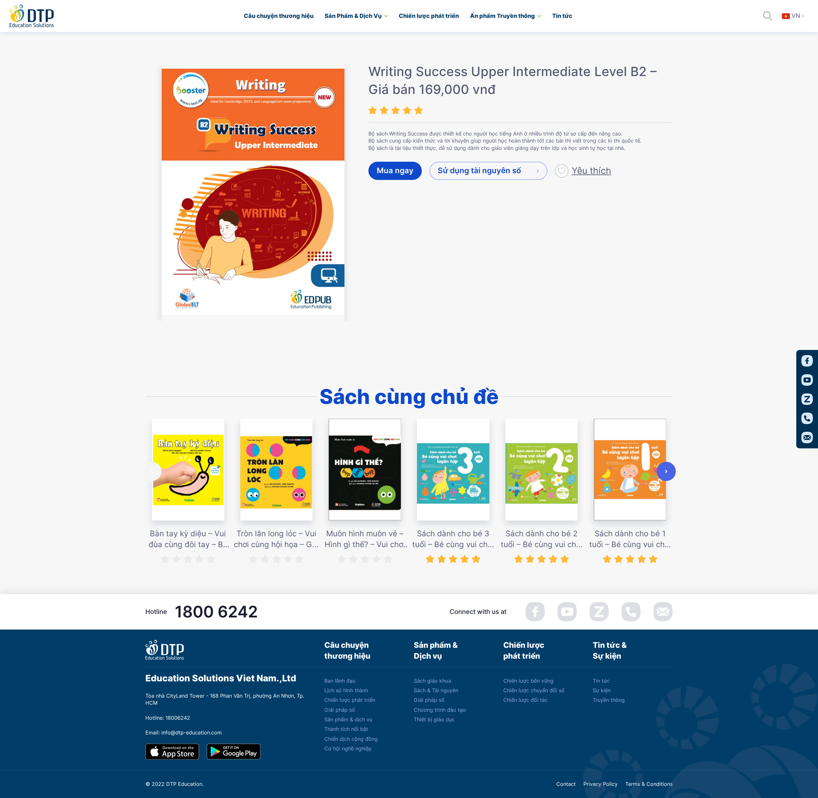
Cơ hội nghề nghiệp (348, 748)
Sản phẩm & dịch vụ (348, 719)
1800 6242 (216, 611)
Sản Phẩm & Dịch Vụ (353, 15)
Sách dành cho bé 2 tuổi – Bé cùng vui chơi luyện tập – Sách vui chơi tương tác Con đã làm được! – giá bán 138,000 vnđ (542, 539)
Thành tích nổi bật (346, 729)
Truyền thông (609, 700)
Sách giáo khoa (432, 681)
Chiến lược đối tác (525, 700)
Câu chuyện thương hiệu (278, 15)
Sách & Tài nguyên (436, 690)
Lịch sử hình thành (346, 690)
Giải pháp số (339, 710)
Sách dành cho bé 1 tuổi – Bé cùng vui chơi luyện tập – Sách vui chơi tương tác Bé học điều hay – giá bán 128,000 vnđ (630, 539)
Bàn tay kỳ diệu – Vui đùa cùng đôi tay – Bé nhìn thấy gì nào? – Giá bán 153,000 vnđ (188, 539)
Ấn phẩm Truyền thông (502, 15)
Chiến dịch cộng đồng (351, 739)
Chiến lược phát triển (429, 15)
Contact (566, 784)
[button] (151, 471)
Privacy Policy (600, 784)
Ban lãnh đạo (340, 681)
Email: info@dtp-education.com (183, 732)
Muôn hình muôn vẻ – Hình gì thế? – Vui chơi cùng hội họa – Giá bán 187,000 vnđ (364, 539)
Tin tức (562, 15)
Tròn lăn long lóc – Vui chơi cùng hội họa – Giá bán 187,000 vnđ (276, 539)
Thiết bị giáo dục (434, 719)
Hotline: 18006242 (167, 718)
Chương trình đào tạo (440, 710)
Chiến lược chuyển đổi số (534, 690)
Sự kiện (602, 690)
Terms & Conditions (649, 784)
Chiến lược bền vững (528, 681)
